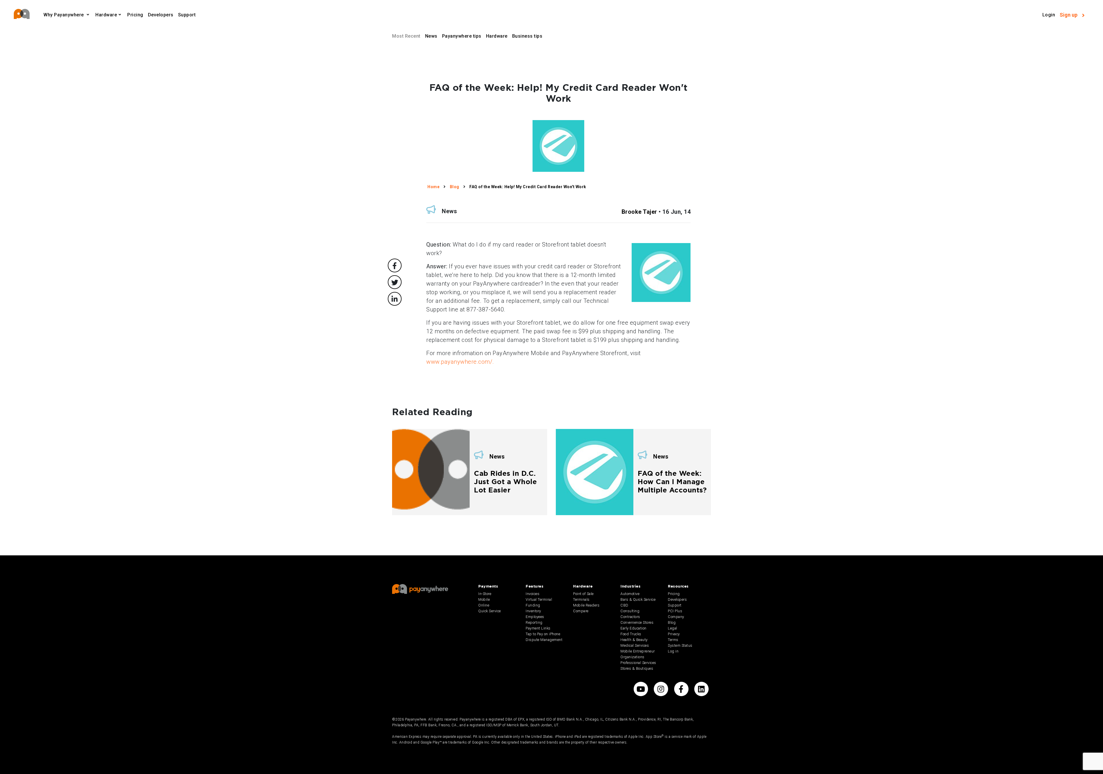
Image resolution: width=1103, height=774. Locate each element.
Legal (672, 628)
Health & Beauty (634, 640)
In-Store (484, 594)
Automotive (629, 594)
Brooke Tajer (639, 211)
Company (676, 617)
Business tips (527, 36)
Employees (535, 617)
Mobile (484, 599)
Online (483, 605)
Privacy (674, 634)
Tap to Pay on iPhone (543, 634)
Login (1048, 15)
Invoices (532, 594)
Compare (581, 611)
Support (187, 15)
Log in (673, 651)
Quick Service (489, 611)
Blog (672, 622)
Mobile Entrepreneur (637, 651)
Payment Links (538, 628)
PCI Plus (675, 611)
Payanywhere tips (461, 36)
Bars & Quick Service (637, 599)
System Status (680, 645)
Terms (673, 640)
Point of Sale (583, 594)
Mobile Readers (586, 605)
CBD (624, 605)
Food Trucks (630, 634)
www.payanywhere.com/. (460, 361)
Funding (533, 605)
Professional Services (638, 663)
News (431, 36)
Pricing (135, 15)
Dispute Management (544, 640)
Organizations (632, 657)
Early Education (633, 628)
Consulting (629, 611)
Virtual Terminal (539, 599)
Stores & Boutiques (636, 668)
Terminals (581, 599)
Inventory (533, 611)
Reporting (534, 622)
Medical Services (634, 645)
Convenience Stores (636, 622)
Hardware (497, 36)
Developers (160, 15)
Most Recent (406, 36)
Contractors (630, 617)
